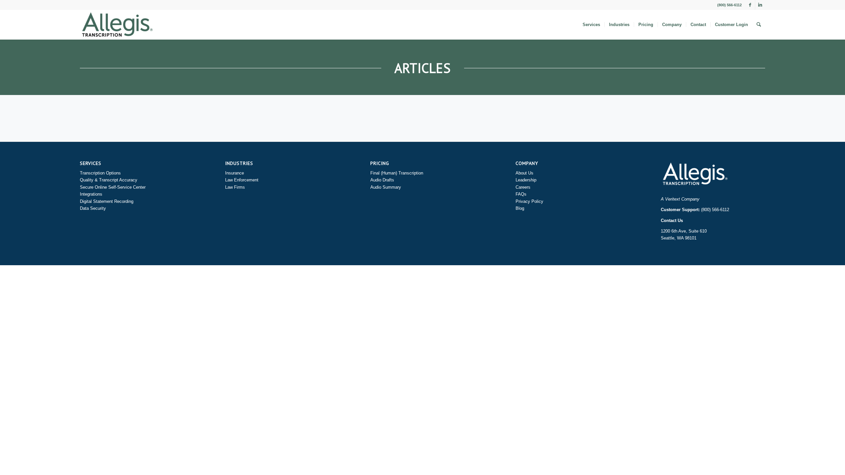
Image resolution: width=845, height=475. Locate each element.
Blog (520, 208)
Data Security (93, 208)
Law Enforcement (241, 179)
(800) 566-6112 (715, 209)
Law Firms (235, 187)
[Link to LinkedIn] (760, 5)
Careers (523, 187)
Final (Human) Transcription (396, 173)
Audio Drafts (382, 179)
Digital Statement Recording (106, 201)
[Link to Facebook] (750, 5)
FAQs (521, 194)
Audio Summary (385, 187)
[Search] (758, 25)
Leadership (526, 179)
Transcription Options (100, 173)
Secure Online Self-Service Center (113, 187)
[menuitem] (591, 25)
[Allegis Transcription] (117, 25)
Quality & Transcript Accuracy (108, 179)
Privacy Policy (529, 201)
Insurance (234, 173)
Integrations (91, 194)
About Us (524, 173)
